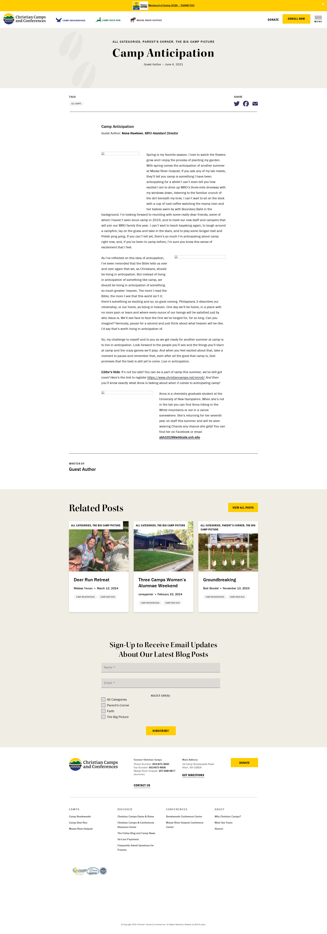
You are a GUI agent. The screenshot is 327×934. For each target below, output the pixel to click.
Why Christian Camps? (228, 816)
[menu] (318, 17)
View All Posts (243, 507)
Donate (273, 20)
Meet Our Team (223, 822)
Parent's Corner (118, 705)
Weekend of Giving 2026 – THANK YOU (171, 5)
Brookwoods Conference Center (184, 816)
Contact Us (142, 785)
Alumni (219, 828)
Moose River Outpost (81, 828)
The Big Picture (118, 717)
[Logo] (93, 769)
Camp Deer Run (78, 822)
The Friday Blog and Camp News (136, 833)
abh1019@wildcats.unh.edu (179, 437)
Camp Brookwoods (80, 816)
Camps (74, 809)
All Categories (117, 699)
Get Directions (193, 775)
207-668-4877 (167, 770)
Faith (110, 711)
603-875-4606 (157, 767)
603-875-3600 (160, 764)
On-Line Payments (128, 839)
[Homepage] (24, 19)
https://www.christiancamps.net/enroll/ (176, 377)
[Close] (323, 4)
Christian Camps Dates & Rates (136, 816)
